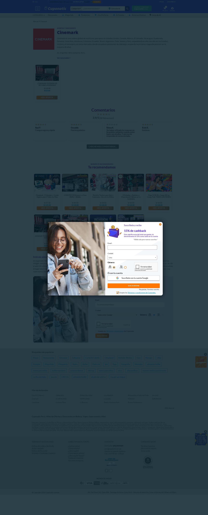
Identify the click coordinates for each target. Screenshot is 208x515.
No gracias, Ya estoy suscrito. (149, 290)
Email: (110, 243)
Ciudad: (111, 253)
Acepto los (137, 293)
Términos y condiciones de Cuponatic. (142, 293)
